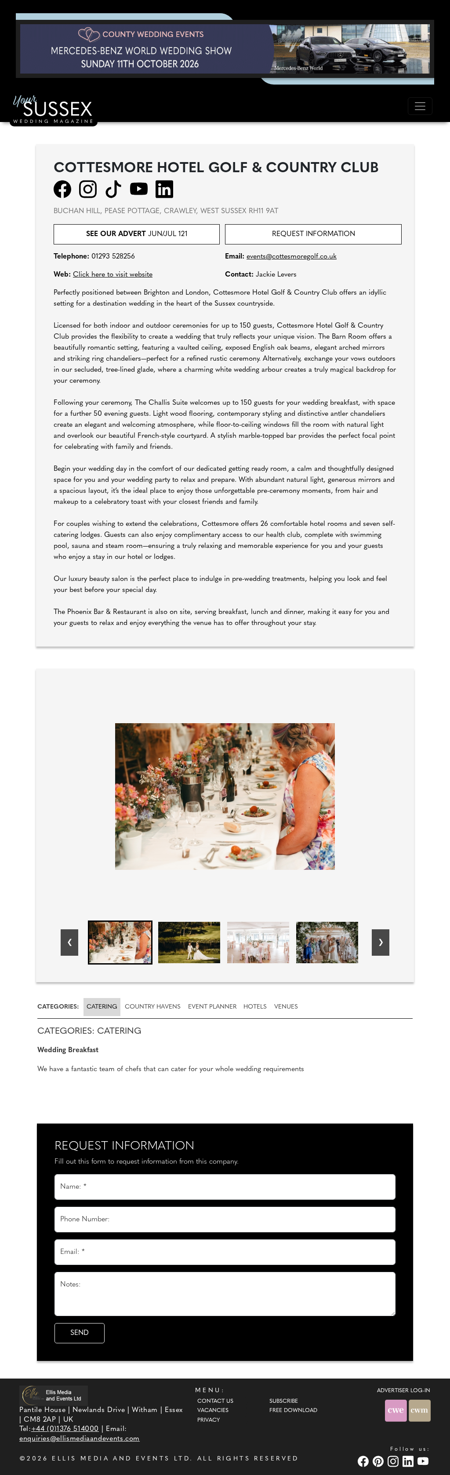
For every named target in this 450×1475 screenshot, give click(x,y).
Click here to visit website (112, 274)
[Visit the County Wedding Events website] (397, 1410)
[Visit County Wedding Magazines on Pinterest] (379, 1461)
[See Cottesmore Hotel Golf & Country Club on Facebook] (65, 188)
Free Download (293, 1410)
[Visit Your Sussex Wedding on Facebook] (364, 1461)
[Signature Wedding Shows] (225, 48)
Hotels (255, 1007)
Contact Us (215, 1401)
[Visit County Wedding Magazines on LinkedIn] (409, 1461)
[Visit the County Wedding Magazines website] (420, 1410)
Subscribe (283, 1401)
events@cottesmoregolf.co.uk (292, 256)
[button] (120, 942)
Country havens (153, 1007)
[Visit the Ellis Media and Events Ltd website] (53, 1395)
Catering (102, 1007)
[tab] (59, 1007)
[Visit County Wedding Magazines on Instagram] (394, 1461)
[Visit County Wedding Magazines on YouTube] (424, 1461)
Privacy (208, 1420)
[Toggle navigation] (420, 106)
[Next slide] (380, 942)
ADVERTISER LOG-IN (403, 1391)
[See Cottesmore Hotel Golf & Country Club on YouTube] (141, 188)
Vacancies (213, 1410)
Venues (286, 1007)
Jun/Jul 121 (137, 234)
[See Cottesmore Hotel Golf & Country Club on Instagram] (90, 188)
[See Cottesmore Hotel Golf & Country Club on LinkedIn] (167, 188)
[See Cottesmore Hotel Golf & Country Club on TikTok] (116, 188)
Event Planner (212, 1007)
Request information (313, 234)
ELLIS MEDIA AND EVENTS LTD (121, 1459)
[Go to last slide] (69, 942)
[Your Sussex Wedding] (54, 110)
